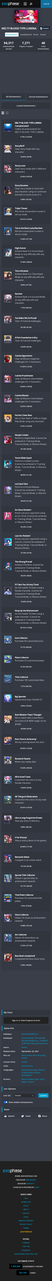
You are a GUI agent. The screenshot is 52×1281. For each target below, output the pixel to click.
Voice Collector (22, 914)
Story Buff (19, 145)
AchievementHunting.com (26, 1254)
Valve (36, 1187)
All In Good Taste (22, 776)
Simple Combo (21, 435)
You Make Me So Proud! (25, 318)
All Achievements (13, 96)
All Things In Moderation (26, 796)
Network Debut (22, 857)
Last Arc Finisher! (22, 535)
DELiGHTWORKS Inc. (30, 1034)
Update (43, 1095)
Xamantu (30, 1183)
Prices (35, 34)
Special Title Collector (25, 875)
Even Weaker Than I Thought (28, 714)
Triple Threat (21, 208)
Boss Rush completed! (25, 955)
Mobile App (26, 1202)
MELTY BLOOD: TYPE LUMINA (19, 28)
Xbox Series (26, 1055)
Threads (26, 1243)
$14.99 (24, 1062)
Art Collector (21, 934)
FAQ (26, 1198)
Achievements (12, 34)
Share (44, 1116)
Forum (43, 34)
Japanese (25, 1070)
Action (24, 1047)
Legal (26, 1217)
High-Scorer (20, 248)
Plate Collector (22, 657)
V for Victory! (21, 837)
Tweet (28, 1116)
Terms (26, 1228)
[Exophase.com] (12, 4)
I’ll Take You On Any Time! (27, 584)
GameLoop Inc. (41, 1043)
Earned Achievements (38, 97)
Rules (26, 1205)
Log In (46, 4)
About (26, 1209)
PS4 (43, 1055)
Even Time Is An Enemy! (25, 739)
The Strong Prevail (23, 561)
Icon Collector (21, 638)
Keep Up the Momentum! (26, 610)
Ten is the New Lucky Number (29, 228)
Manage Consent (26, 1220)
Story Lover (20, 165)
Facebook (26, 1250)
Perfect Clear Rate (23, 415)
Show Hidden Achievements (21, 1102)
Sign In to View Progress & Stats (26, 1020)
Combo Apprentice (23, 355)
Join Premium (26, 1232)
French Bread (27, 1038)
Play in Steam (27, 1079)
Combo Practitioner (24, 375)
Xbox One (37, 1055)
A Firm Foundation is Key (26, 337)
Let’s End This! (21, 484)
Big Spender (20, 696)
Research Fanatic (22, 758)
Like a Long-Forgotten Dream (28, 817)
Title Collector (21, 677)
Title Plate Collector (24, 895)
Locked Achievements (26, 105)
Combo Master (22, 395)
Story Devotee (21, 185)
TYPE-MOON (39, 1038)
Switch (24, 1058)
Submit (11, 1116)
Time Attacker (22, 270)
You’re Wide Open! (23, 457)
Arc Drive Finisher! (23, 509)
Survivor (18, 293)
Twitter (26, 1246)
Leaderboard (26, 34)
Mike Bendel (31, 1180)
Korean (34, 1070)
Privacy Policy (26, 1224)
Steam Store (27, 1066)
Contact (26, 1213)
